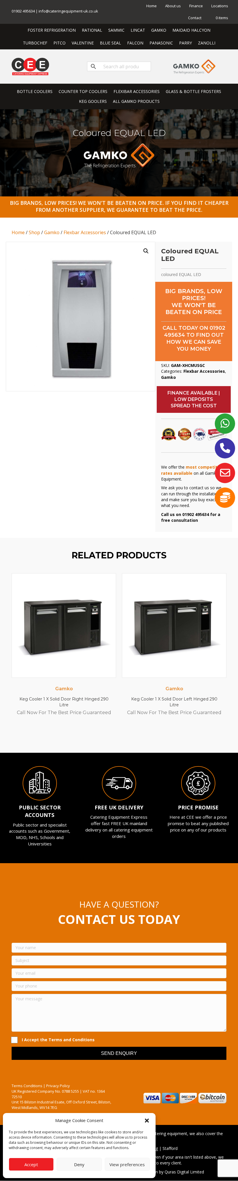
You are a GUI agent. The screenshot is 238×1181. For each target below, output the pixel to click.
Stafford (170, 1148)
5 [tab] (122, 737)
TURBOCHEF (35, 43)
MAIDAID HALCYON (191, 30)
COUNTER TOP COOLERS (83, 91)
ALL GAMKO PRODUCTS (136, 101)
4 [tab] (116, 737)
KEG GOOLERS (93, 101)
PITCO (59, 43)
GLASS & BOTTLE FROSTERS (193, 91)
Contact (194, 17)
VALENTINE (83, 43)
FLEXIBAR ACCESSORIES (136, 91)
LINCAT (138, 30)
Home (151, 5)
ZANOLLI (206, 43)
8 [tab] (139, 737)
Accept (31, 1164)
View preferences (127, 1164)
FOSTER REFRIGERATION (52, 30)
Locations (219, 5)
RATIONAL (92, 30)
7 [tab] (133, 737)
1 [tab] (99, 737)
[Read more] (110, 583)
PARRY (185, 43)
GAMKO (158, 30)
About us (173, 5)
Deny (79, 1164)
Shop (34, 232)
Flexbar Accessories (85, 232)
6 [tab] (128, 737)
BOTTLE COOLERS (35, 91)
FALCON (135, 43)
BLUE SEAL (110, 43)
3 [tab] (110, 737)
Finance (196, 5)
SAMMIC (116, 30)
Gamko (51, 232)
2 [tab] (104, 737)
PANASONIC (161, 43)
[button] (147, 1120)
